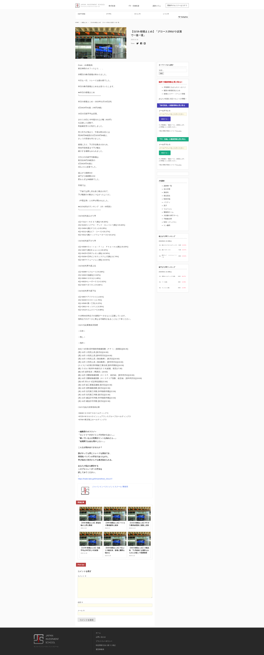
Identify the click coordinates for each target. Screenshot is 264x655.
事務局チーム (169, 212)
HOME (77, 22)
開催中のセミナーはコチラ (177, 5)
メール (81, 610)
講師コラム (157, 6)
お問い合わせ (101, 637)
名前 (80, 602)
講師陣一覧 (168, 186)
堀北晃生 (167, 196)
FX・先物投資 (134, 6)
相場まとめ (84, 22)
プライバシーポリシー (104, 641)
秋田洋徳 (167, 199)
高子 (165, 205)
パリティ (167, 202)
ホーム (98, 633)
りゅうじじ (168, 209)
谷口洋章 (167, 189)
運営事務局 (100, 649)
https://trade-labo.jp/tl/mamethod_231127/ (95, 479)
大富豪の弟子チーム (171, 215)
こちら (179, 131)
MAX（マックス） (170, 222)
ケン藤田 (167, 225)
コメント (82, 576)
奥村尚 (166, 192)
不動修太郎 (168, 219)
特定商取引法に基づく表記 (106, 645)
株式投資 (112, 6)
